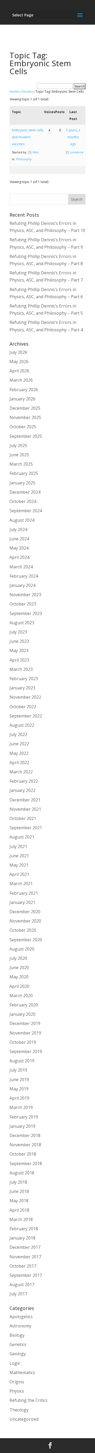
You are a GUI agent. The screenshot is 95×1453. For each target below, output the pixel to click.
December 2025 (25, 408)
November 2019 (25, 1033)
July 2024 (18, 529)
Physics (17, 1391)
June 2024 (19, 539)
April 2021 (19, 874)
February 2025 (24, 473)
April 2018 (19, 1210)
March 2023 (21, 669)
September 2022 (26, 716)
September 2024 (26, 511)
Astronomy (20, 1326)
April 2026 (19, 371)
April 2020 (19, 986)
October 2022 (23, 707)
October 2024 (23, 501)
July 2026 (18, 352)
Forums (27, 91)
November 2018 (25, 1145)
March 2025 (21, 464)
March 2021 (21, 883)
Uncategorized (24, 1419)
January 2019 (22, 1126)
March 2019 (21, 1107)
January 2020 (22, 1014)
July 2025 (18, 445)
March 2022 (21, 772)
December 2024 (25, 492)
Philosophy (24, 159)
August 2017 (22, 1284)
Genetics (18, 1344)
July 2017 (18, 1294)
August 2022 (22, 725)
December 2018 (25, 1135)
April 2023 (19, 660)
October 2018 (23, 1154)
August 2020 (22, 949)
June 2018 (19, 1191)
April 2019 (19, 1098)
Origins (17, 1382)
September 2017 (26, 1275)
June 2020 (19, 967)
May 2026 (19, 361)
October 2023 (23, 604)
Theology (19, 1410)
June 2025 (19, 455)
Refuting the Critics (29, 1400)
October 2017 (23, 1266)
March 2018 (21, 1219)
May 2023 (19, 650)
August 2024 (22, 520)
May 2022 (19, 753)
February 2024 (24, 576)
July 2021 (18, 846)
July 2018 (18, 1182)
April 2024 (19, 557)
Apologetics (21, 1317)
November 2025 (25, 417)
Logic (15, 1363)
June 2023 (19, 641)
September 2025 (26, 436)
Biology (17, 1335)
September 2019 (26, 1051)
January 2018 (22, 1238)
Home (14, 91)
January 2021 (22, 902)
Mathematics (22, 1372)
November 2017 (25, 1257)
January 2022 (22, 790)
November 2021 (25, 809)
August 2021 (22, 837)
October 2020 (23, 930)
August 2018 (22, 1173)
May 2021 (19, 865)
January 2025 (22, 483)
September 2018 (26, 1163)
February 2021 (24, 893)
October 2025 (23, 427)
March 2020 (21, 996)
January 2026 (22, 399)
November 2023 (25, 595)
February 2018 (24, 1229)
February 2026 (24, 390)
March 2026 (21, 380)
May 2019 (19, 1089)
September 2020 (26, 940)
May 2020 (19, 977)
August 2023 (22, 623)
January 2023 (22, 688)
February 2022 (24, 781)
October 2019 (23, 1042)
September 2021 (26, 828)
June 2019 (19, 1079)
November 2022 (25, 697)
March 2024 (21, 567)
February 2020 (24, 1005)
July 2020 (18, 958)
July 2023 (18, 632)
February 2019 (24, 1117)
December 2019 (25, 1023)
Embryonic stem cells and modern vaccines (27, 137)
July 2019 (18, 1070)
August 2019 (22, 1061)
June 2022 (19, 744)
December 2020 (25, 912)
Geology (18, 1354)
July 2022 (18, 734)
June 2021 (19, 856)
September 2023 (26, 613)
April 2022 (19, 762)
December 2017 (25, 1247)
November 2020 (25, 921)
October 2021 (23, 818)
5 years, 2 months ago (73, 137)
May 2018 (19, 1201)
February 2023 (24, 678)
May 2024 (19, 548)
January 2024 (22, 585)
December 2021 (25, 800)
